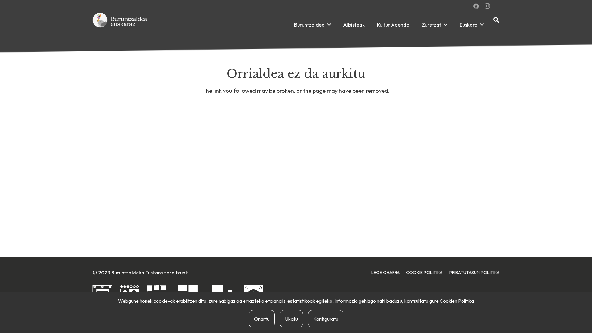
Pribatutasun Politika (474, 272)
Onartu (261, 319)
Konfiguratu (325, 319)
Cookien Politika (457, 301)
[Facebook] (476, 6)
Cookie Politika (424, 272)
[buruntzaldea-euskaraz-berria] (120, 24)
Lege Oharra (385, 272)
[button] (329, 24)
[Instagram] (487, 6)
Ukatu (291, 319)
